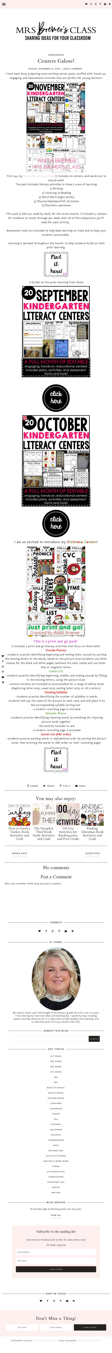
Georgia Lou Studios (89, 1340)
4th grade (56, 1072)
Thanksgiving (56, 1177)
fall (56, 1119)
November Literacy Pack (38, 176)
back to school (56, 1088)
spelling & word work (56, 1161)
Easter (56, 1114)
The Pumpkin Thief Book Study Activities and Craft (44, 833)
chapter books (56, 1098)
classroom (56, 1109)
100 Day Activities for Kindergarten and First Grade (68, 833)
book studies (56, 1093)
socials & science (56, 1156)
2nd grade (56, 1061)
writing (56, 1193)
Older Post (92, 853)
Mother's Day (56, 1151)
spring (56, 1166)
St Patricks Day (56, 1172)
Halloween (56, 1130)
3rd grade (56, 1067)
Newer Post (19, 853)
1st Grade (56, 1056)
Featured (56, 1124)
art (56, 1082)
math (56, 1145)
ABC (56, 1077)
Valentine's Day (56, 1182)
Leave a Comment (72, 69)
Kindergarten (56, 55)
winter (56, 1187)
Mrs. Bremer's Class (44, 1340)
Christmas (56, 1103)
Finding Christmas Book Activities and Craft (92, 833)
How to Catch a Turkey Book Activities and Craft (19, 833)
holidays (56, 1135)
